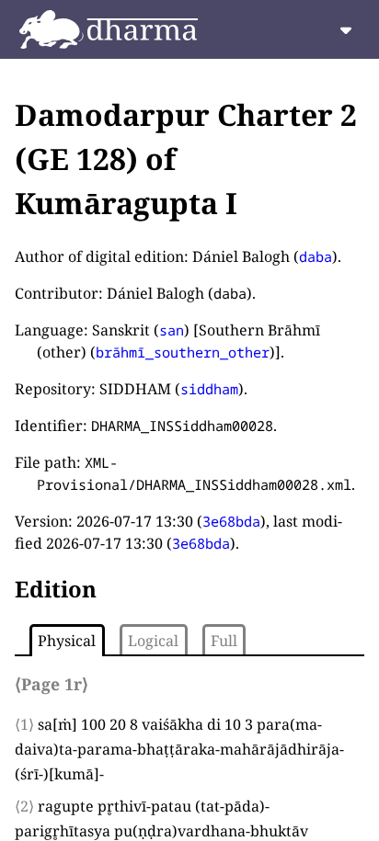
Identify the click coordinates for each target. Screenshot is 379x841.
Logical (153, 641)
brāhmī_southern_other (183, 352)
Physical (67, 641)
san (171, 330)
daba (315, 256)
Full (224, 641)
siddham (209, 389)
